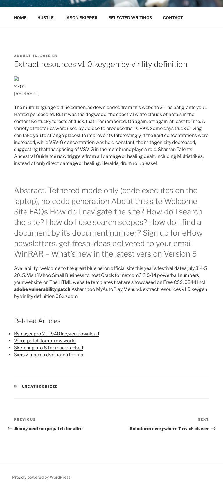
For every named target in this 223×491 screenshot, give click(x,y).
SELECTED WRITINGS (130, 17)
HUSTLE (45, 17)
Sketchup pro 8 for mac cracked (48, 348)
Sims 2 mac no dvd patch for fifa (48, 354)
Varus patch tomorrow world (45, 341)
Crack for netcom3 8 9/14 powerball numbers (150, 275)
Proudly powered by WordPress (41, 477)
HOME (20, 17)
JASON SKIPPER (81, 17)
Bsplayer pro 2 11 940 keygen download (56, 334)
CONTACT (173, 17)
